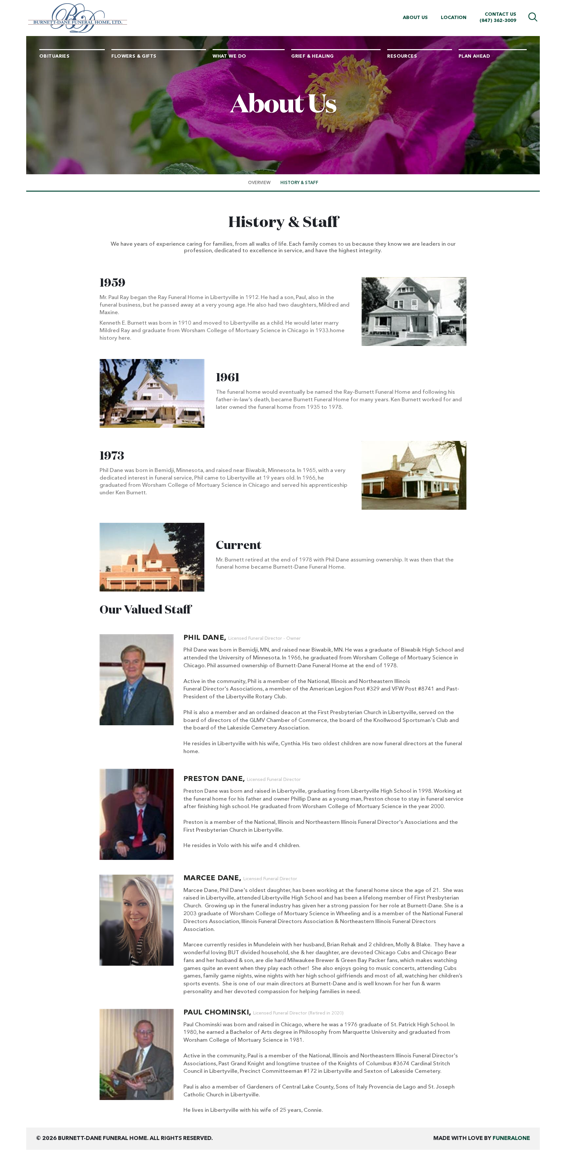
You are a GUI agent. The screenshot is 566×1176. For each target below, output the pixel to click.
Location (453, 17)
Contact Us (500, 14)
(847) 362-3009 (498, 20)
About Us (415, 17)
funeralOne (511, 1138)
